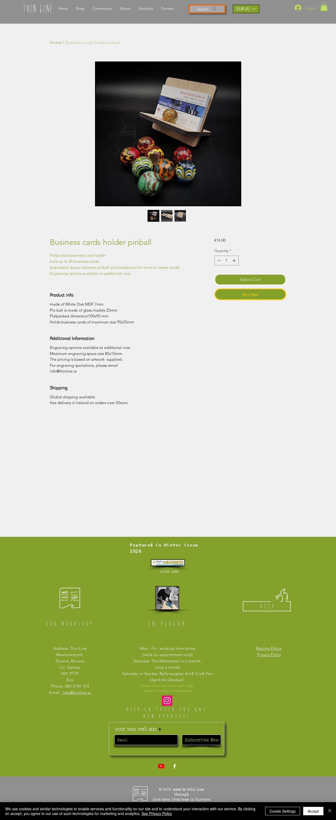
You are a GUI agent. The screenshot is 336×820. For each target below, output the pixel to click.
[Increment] (234, 260)
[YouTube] (161, 766)
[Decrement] (218, 260)
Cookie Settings (283, 811)
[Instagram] (167, 700)
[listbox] (246, 8)
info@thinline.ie (76, 692)
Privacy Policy (269, 654)
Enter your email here (136, 728)
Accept (313, 811)
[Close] (330, 811)
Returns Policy (269, 648)
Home (56, 42)
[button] (324, 6)
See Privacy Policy (156, 813)
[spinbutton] (226, 260)
